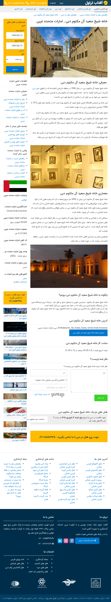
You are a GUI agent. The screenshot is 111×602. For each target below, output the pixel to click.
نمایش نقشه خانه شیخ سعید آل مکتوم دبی (88, 332)
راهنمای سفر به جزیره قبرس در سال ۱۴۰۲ (12, 465)
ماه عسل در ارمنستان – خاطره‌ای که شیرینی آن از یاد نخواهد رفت (12, 483)
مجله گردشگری (42, 559)
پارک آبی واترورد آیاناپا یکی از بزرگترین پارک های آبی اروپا (39, 467)
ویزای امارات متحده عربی (14, 131)
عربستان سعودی (20, 281)
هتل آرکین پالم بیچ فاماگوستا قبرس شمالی (67, 493)
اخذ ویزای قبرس (17, 559)
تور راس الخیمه (45, 8)
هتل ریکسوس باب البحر (38, 571)
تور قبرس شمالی (84, 8)
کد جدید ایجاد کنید (42, 394)
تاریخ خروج (19, 40)
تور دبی (58, 8)
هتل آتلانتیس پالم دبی (14, 567)
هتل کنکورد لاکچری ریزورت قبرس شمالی (93, 478)
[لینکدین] (60, 540)
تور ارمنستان (31, 8)
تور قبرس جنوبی (101, 8)
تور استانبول (69, 8)
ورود (61, 2)
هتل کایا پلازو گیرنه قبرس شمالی (67, 485)
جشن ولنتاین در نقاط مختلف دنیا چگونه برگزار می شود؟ (12, 473)
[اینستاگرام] (66, 540)
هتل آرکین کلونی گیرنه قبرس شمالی (67, 478)
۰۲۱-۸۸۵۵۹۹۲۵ (15, 3)
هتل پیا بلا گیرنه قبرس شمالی (95, 485)
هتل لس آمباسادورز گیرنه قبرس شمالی (67, 465)
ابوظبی (24, 199)
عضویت (53, 2)
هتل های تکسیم (41, 563)
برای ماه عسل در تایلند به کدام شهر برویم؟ (14, 493)
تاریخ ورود (20, 30)
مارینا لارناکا (43, 480)
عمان (25, 278)
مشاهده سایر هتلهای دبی (35, 419)
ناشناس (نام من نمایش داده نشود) (50, 380)
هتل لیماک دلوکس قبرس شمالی (94, 498)
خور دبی (35, 88)
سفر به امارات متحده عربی (14, 99)
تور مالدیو (18, 8)
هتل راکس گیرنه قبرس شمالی (68, 472)
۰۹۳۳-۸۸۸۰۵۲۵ (38, 3)
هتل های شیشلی (17, 563)
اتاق (22, 54)
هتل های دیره (42, 567)
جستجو (15, 69)
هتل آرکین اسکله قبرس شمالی (95, 491)
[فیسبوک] (72, 540)
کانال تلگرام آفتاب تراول (86, 540)
